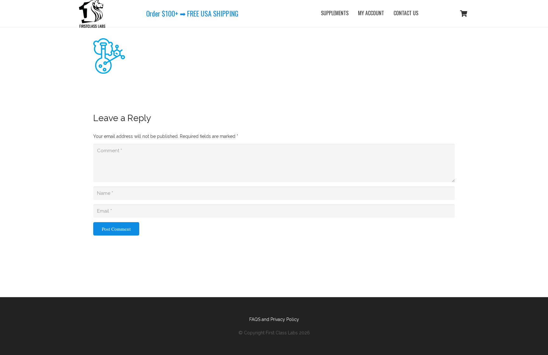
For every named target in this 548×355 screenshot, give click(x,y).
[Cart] (464, 13)
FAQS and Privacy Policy (274, 319)
